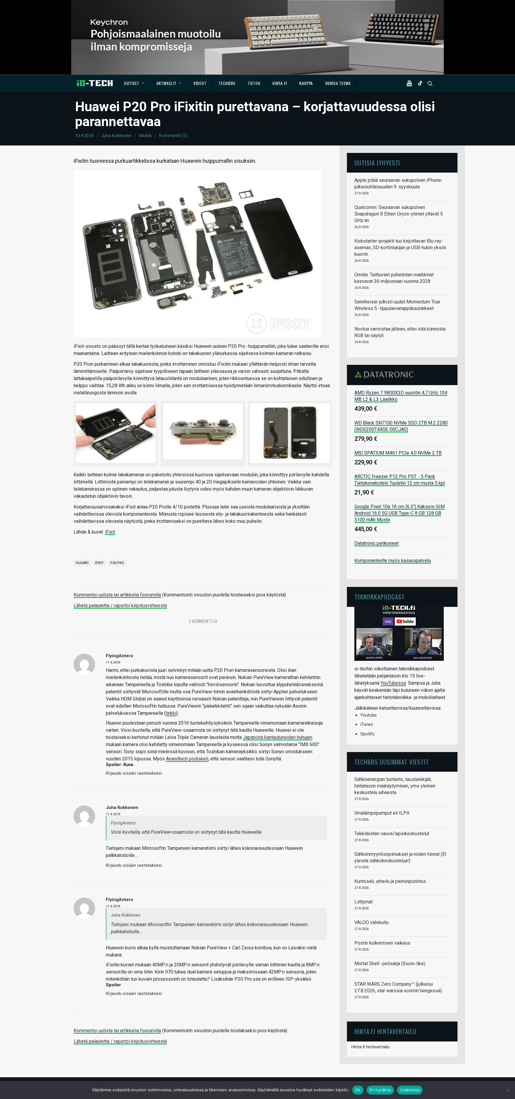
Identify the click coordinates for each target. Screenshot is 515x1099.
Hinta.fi (279, 83)
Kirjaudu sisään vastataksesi (134, 773)
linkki (171, 713)
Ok (358, 1089)
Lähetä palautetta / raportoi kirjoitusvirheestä (120, 605)
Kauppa (306, 83)
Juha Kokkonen (116, 135)
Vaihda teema (337, 83)
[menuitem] (134, 83)
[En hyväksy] (508, 1090)
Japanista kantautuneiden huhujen (277, 737)
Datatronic (385, 374)
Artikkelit (166, 83)
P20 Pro (117, 563)
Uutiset (131, 83)
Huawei (82, 563)
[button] (411, 83)
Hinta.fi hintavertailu (370, 1047)
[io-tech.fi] (95, 83)
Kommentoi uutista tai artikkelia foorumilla (117, 595)
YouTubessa (393, 683)
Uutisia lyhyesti (377, 162)
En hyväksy (380, 1089)
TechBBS (226, 83)
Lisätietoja (410, 1089)
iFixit (110, 532)
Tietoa (254, 83)
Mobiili (145, 135)
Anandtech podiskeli (187, 759)
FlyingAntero (119, 655)
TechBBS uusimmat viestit (391, 761)
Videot (199, 83)
